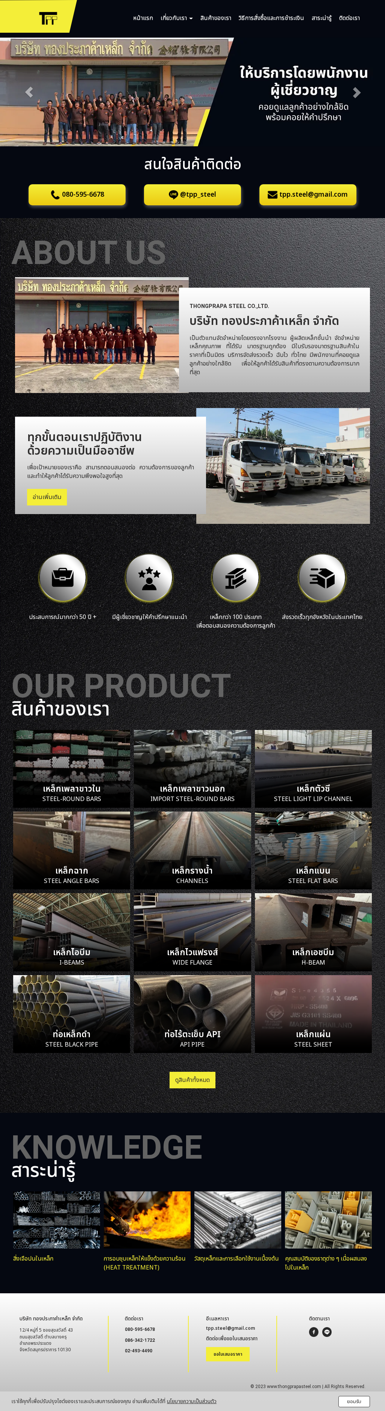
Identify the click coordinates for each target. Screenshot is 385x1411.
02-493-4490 (138, 1350)
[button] (29, 92)
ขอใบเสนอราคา (228, 1354)
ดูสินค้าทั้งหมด (192, 1080)
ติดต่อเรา (349, 18)
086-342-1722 (140, 1340)
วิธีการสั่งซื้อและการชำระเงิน (271, 18)
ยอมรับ (354, 1401)
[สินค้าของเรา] (63, 578)
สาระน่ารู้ (322, 18)
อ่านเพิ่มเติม (47, 497)
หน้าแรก (143, 18)
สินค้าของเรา (215, 18)
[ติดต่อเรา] (149, 578)
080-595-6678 (140, 1329)
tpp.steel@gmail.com (230, 1328)
